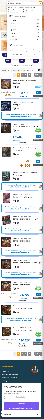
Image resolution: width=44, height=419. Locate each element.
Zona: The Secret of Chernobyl (26, 127)
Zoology (16, 83)
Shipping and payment (10, 374)
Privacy (4, 381)
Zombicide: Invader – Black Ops (27, 263)
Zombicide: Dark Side (22, 308)
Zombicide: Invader (21, 241)
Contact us (5, 371)
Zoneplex (17, 105)
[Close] (40, 4)
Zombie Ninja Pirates (22, 197)
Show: (4, 70)
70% (22, 60)
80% (36, 60)
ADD (38, 92)
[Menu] (3, 3)
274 (36, 75)
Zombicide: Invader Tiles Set (25, 219)
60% (8, 60)
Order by (21, 70)
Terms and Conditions (9, 377)
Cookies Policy (20, 397)
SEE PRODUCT (38, 96)
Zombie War (18, 150)
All (5, 54)
